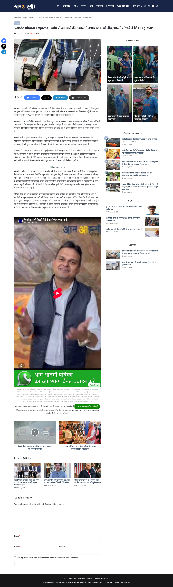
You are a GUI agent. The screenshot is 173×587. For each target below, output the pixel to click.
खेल (91, 6)
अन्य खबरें (136, 6)
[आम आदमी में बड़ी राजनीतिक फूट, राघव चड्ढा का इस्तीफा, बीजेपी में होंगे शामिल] (57, 470)
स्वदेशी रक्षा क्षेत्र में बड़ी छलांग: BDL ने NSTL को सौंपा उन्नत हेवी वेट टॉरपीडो (139, 140)
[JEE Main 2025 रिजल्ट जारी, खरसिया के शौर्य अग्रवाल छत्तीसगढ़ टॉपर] (152, 210)
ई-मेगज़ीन (110, 6)
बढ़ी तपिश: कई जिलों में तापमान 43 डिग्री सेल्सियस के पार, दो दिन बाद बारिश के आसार (139, 151)
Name (17, 536)
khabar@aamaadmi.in (78, 582)
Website (62, 547)
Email (17, 547)
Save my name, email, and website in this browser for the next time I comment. (47, 558)
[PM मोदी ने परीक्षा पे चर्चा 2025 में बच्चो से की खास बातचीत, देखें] (152, 221)
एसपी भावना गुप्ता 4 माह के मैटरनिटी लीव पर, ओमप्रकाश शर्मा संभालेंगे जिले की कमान (137, 174)
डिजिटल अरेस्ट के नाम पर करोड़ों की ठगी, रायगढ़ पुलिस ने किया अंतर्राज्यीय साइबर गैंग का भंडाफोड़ (140, 163)
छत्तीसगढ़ (66, 6)
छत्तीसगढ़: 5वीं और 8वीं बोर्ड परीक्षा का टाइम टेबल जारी (124, 229)
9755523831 (64, 582)
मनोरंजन (99, 6)
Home (18, 17)
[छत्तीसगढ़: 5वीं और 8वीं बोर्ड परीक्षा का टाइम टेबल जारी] (152, 232)
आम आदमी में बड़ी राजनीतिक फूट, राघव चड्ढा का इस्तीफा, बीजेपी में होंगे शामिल (57, 481)
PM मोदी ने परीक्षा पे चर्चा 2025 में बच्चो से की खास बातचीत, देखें (123, 219)
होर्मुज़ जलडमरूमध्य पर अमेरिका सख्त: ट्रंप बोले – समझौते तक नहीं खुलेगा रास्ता (87, 481)
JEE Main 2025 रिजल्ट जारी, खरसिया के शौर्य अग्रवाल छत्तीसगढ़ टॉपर (124, 208)
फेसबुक (46, 410)
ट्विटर (61, 410)
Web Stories (123, 6)
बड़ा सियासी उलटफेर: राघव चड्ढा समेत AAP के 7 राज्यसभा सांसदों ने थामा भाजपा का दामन (26, 482)
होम (58, 6)
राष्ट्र (75, 6)
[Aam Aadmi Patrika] (24, 6)
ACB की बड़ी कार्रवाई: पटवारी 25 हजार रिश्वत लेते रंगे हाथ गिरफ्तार (139, 263)
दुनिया (83, 6)
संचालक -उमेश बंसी (48, 582)
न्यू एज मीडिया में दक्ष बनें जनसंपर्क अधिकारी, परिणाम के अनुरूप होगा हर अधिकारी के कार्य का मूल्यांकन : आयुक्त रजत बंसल (140, 187)
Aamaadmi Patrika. (102, 578)
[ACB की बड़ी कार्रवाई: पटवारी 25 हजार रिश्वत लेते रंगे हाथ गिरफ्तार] (113, 265)
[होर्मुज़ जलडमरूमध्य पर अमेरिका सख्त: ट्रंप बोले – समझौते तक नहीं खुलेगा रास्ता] (87, 470)
